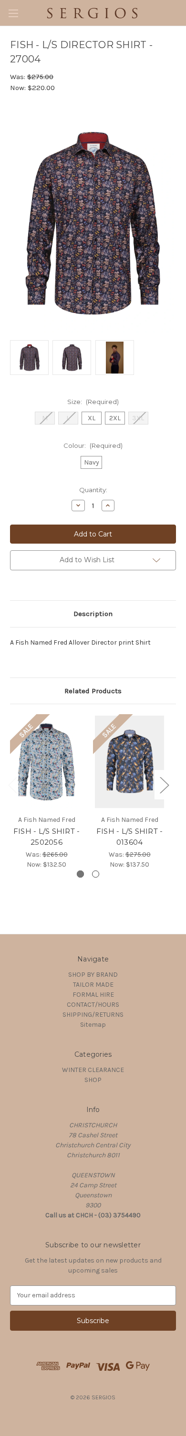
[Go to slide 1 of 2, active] (80, 874)
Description (93, 613)
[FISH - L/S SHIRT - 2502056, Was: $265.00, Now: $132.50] (46, 762)
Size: (93, 401)
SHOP (93, 1080)
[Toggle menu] (13, 13)
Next (164, 784)
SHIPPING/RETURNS (93, 1015)
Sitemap (93, 1025)
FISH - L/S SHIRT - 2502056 (46, 837)
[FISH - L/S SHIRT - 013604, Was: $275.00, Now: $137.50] (129, 762)
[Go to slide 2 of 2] (95, 874)
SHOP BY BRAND (93, 975)
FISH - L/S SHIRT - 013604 (129, 837)
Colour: (93, 445)
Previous (12, 784)
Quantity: (93, 490)
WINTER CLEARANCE (93, 1070)
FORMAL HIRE (93, 995)
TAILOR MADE (93, 985)
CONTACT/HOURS (93, 1005)
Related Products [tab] (93, 691)
